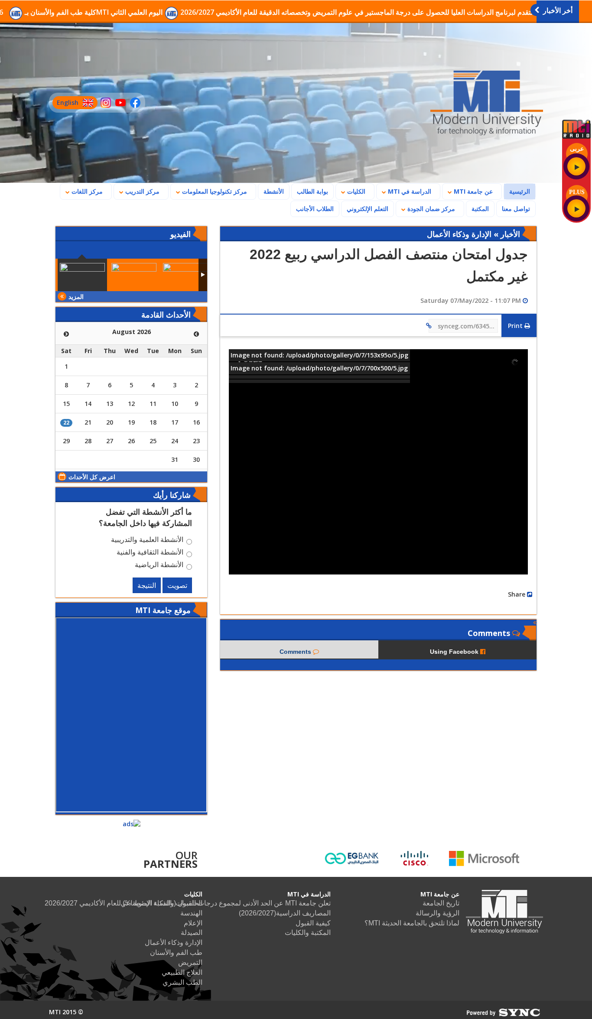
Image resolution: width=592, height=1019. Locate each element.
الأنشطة (273, 191)
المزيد (76, 296)
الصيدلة (191, 932)
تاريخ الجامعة (441, 903)
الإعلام (193, 923)
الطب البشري (182, 982)
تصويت (177, 585)
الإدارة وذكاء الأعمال (173, 942)
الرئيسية (517, 191)
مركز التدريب (141, 191)
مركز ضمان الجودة (430, 208)
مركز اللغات (86, 191)
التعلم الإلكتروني (367, 208)
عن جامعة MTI (472, 191)
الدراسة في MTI (408, 191)
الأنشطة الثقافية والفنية (150, 553)
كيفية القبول (313, 923)
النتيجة (146, 585)
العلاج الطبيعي (182, 972)
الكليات (355, 191)
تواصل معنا (516, 208)
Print (516, 325)
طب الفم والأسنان (176, 952)
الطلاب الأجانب (312, 208)
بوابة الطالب (312, 191)
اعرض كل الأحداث (91, 477)
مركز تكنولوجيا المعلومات (213, 191)
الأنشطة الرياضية (159, 565)
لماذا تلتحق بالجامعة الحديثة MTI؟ (411, 923)
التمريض (190, 962)
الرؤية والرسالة (437, 913)
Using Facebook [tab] (455, 651)
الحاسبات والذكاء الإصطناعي (161, 903)
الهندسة (191, 913)
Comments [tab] (296, 651)
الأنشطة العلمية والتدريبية (147, 540)
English (65, 103)
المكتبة (480, 208)
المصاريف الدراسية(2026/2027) (285, 913)
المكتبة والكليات (308, 932)
